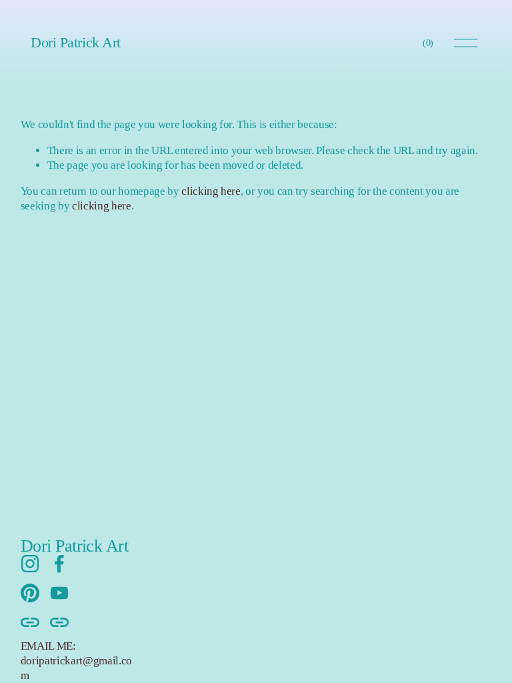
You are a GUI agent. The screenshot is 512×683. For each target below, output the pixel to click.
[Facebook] (59, 563)
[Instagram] (30, 563)
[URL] (30, 622)
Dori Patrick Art (76, 42)
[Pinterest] (30, 593)
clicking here (211, 191)
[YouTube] (59, 593)
